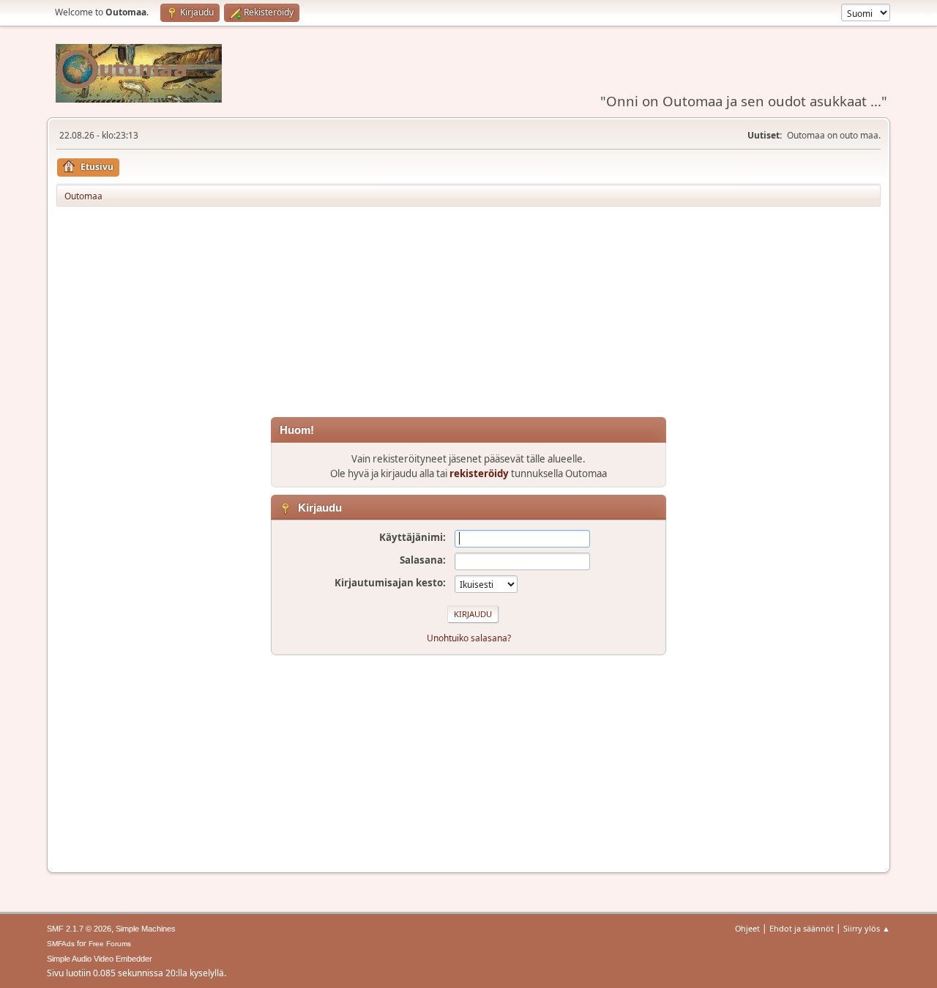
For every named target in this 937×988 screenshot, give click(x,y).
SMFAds (61, 944)
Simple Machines (146, 928)
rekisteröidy (479, 473)
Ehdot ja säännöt (801, 928)
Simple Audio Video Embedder (99, 958)
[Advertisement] (468, 314)
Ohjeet (747, 928)
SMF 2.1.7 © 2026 (79, 928)
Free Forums (110, 944)
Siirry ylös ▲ (866, 928)
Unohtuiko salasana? (469, 638)
